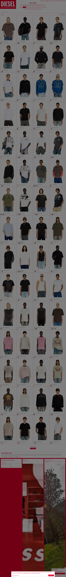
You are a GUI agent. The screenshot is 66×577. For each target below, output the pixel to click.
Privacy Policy (33, 573)
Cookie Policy (38, 573)
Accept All (51, 575)
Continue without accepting (15, 575)
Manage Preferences (26, 573)
